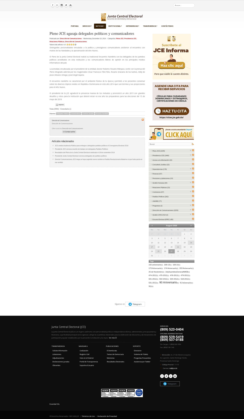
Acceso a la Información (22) (162, 160)
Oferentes (56, 365)
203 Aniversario (186, 268)
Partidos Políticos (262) (160, 197)
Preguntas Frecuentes (142, 358)
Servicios (86, 26)
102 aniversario (156, 265)
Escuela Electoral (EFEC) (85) (162, 219)
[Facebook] (53, 5)
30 (171, 234)
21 (178, 247)
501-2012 (153, 279)
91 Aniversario (186, 283)
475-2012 (164, 275)
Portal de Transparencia (89, 362)
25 (158, 251)
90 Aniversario (169, 282)
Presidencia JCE (130, 38)
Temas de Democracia (115, 354)
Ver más (112, 338)
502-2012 (164, 279)
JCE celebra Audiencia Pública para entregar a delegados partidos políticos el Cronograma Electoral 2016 (91, 146)
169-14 (176, 265)
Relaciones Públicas (57, 42)
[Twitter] (66, 5)
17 (152, 247)
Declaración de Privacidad (107, 416)
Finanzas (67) (157, 174)
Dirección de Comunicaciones (71, 38)
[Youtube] (70, 5)
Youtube (175, 376)
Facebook (162, 376)
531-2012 (153, 283)
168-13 (168, 265)
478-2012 (175, 275)
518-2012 (185, 279)
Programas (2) (157, 206)
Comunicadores (75, 113)
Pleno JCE (120, 38)
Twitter (166, 376)
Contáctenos (167, 26)
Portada (74, 26)
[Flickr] (57, 5)
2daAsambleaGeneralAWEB (177, 272)
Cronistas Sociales (88, 113)
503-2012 (175, 279)
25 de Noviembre (156, 272)
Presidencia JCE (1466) (160, 155)
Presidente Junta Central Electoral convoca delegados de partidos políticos (81, 156)
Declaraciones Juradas (60, 362)
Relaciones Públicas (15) (161, 187)
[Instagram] (62, 5)
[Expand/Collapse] (191, 150)
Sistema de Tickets (141, 354)
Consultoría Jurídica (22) (161, 165)
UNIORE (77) (157, 201)
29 (165, 234)
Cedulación (84, 351)
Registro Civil (84, 354)
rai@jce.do (173, 368)
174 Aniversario (171, 268)
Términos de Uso (88, 416)
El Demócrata (112, 351)
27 (152, 234)
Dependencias (132, 26)
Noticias (99, 26)
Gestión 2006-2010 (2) (160, 215)
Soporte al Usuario (87, 365)
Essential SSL (55, 404)
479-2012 (185, 275)
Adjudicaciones (58, 358)
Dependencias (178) (159, 169)
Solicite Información (59, 351)
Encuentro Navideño (102, 113)
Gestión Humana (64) (159, 183)
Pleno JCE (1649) (158, 151)
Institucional (114, 26)
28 (158, 234)
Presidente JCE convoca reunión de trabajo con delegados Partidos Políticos (81, 149)
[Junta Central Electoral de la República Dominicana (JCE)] (122, 17)
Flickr (171, 376)
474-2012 (153, 275)
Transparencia (149, 26)
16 (191, 243)
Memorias (111, 358)
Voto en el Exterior (87, 358)
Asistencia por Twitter (142, 362)
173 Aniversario (156, 268)
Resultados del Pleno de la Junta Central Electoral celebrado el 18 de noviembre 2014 (85, 152)
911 (151, 286)
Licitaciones (56, 354)
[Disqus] (97, 201)
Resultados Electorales (115, 362)
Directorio (137, 351)
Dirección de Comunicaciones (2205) (165, 210)
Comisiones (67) (158, 192)
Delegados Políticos (63, 113)
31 (178, 234)
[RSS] (193, 150)
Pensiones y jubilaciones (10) (162, 178)
